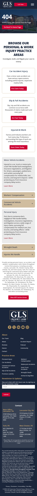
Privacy (8, 486)
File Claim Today (17, 88)
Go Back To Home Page (12, 27)
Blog (22, 338)
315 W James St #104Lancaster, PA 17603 (26, 414)
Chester (13, 492)
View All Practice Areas (18, 297)
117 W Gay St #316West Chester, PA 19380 (26, 430)
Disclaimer (14, 486)
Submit (6, 394)
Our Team (5, 338)
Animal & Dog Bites (27, 376)
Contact (4, 351)
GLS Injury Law (11, 489)
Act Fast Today (17, 118)
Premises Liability (8, 374)
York (17, 492)
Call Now (20, 4)
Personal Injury (7, 359)
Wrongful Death (26, 372)
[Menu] (32, 4)
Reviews (4, 345)
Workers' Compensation (26, 360)
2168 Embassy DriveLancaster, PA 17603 (9, 415)
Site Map (28, 486)
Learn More (8, 186)
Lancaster (7, 492)
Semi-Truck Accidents (25, 368)
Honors (4, 348)
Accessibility (21, 486)
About (4, 342)
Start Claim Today (17, 147)
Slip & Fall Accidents (8, 371)
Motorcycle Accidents (28, 364)
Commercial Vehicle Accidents (8, 366)
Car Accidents (6, 362)
